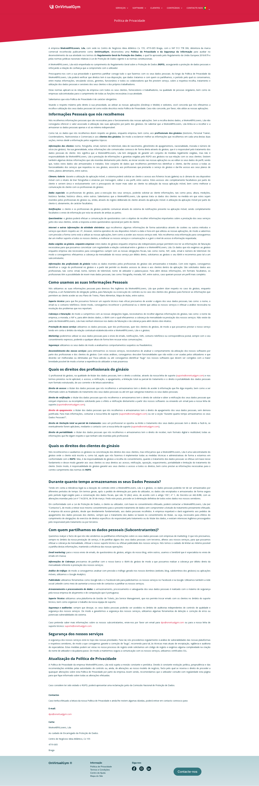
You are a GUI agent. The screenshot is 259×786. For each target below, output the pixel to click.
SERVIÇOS (121, 8)
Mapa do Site (96, 776)
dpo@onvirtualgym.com (172, 622)
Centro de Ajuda (98, 773)
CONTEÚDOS (173, 8)
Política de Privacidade (101, 766)
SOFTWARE (137, 8)
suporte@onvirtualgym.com (190, 375)
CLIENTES (155, 8)
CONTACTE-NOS (195, 8)
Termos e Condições (100, 770)
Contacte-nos (187, 771)
